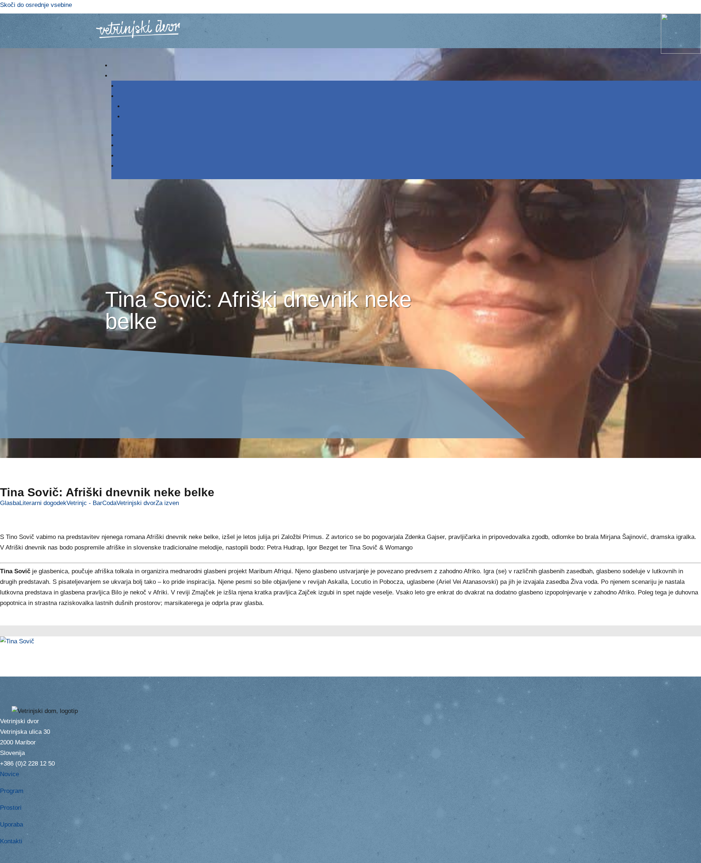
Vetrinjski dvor (136, 503)
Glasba (9, 503)
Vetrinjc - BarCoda (91, 503)
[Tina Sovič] (17, 641)
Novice (9, 774)
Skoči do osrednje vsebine (36, 4)
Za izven (167, 503)
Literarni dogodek (42, 503)
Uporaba (11, 824)
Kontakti (11, 841)
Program (11, 790)
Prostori (11, 807)
